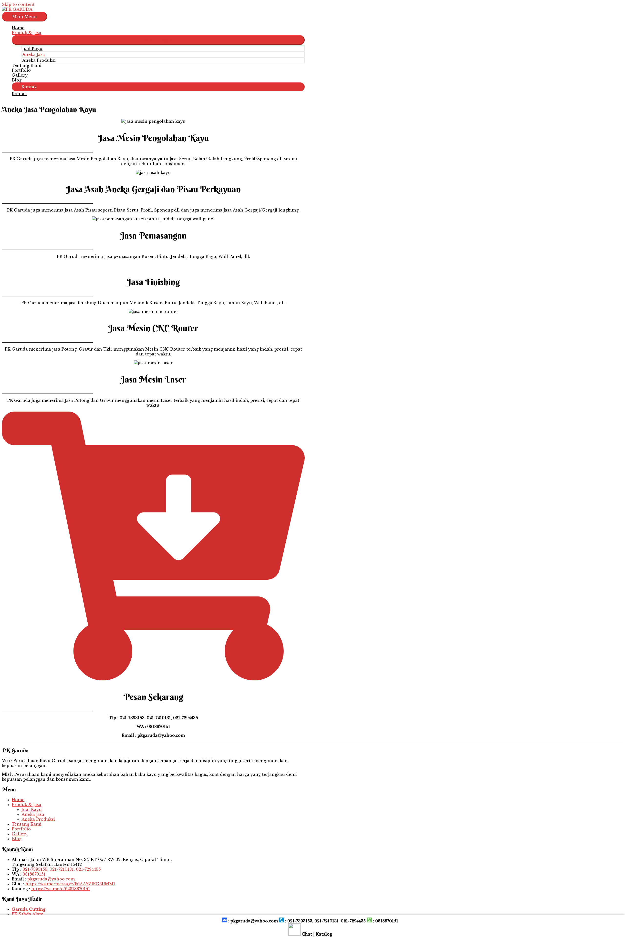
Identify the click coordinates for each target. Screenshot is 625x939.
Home (18, 27)
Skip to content (18, 4)
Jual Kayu (32, 48)
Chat (307, 934)
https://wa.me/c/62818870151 (60, 888)
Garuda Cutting (28, 909)
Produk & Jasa (26, 32)
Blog (16, 80)
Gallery (20, 75)
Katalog (324, 934)
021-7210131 (62, 869)
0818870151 (33, 874)
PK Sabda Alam (27, 914)
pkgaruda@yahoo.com (51, 879)
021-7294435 (88, 869)
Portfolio (21, 70)
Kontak (19, 93)
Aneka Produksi (39, 60)
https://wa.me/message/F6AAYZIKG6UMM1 (70, 883)
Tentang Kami (27, 65)
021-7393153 (34, 869)
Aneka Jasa (33, 54)
